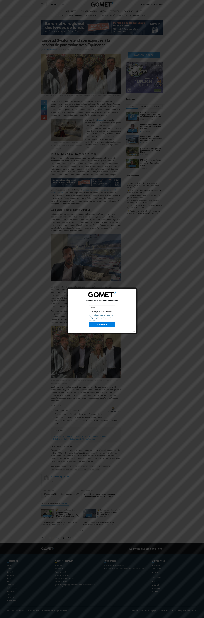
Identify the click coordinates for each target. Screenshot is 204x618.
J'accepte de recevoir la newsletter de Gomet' (101, 312)
